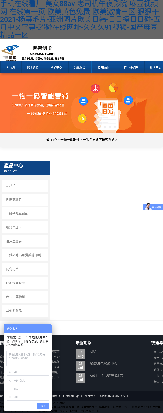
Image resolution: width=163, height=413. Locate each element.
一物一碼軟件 (70, 140)
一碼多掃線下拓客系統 (98, 140)
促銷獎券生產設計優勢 (97, 364)
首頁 (54, 140)
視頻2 (87, 352)
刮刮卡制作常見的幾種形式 (100, 376)
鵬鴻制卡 (34, 53)
